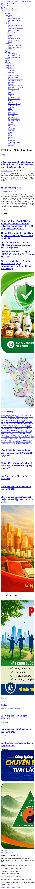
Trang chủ (7, 13)
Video (10, 134)
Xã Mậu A (16, 425)
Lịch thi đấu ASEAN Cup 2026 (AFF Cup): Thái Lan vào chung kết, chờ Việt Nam (16, 245)
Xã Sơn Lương (15, 420)
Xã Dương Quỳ (11, 442)
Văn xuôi (14, 105)
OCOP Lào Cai (12, 27)
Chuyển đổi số (8, 64)
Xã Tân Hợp (9, 425)
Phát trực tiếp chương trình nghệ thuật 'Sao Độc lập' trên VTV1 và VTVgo (17, 499)
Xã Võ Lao (17, 440)
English (3, 5)
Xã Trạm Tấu (7, 418)
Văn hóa (7, 43)
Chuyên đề (11, 144)
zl (4, 7)
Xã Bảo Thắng (22, 435)
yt (2, 7)
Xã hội (6, 33)
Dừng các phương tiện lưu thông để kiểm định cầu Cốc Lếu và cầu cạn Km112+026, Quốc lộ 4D (17, 164)
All (5, 74)
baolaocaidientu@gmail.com (13, 868)
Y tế (9, 37)
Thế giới (6, 60)
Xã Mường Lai (20, 428)
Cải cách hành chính (14, 40)
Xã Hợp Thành (25, 433)
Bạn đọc (10, 42)
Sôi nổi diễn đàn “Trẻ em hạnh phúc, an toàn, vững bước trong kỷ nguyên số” (17, 453)
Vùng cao (11, 69)
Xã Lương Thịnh (22, 432)
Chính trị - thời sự (9, 15)
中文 (7, 5)
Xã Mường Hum (17, 437)
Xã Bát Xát (10, 440)
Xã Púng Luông (24, 417)
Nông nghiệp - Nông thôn (16, 25)
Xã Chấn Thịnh (16, 422)
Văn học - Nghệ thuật (14, 45)
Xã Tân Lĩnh (26, 427)
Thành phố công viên (11, 188)
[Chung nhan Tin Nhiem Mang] (10, 887)
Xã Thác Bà (13, 430)
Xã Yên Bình (21, 430)
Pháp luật (7, 52)
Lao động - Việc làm (14, 38)
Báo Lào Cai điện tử (7, 8)
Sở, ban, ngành (19, 415)
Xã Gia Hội (7, 420)
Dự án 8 (10, 145)
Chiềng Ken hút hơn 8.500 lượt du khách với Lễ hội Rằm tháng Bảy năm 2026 (17, 465)
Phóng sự (7, 62)
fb (1, 7)
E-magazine (11, 137)
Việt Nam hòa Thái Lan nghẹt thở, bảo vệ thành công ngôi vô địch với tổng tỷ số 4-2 (17, 225)
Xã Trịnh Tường (17, 438)
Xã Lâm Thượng (9, 427)
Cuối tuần (11, 72)
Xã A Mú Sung (7, 438)
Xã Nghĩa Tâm (25, 422)
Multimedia (11, 132)
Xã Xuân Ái (23, 425)
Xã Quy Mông (9, 433)
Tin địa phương (7, 412)
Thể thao (7, 59)
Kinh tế (6, 23)
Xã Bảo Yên (18, 443)
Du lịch (6, 50)
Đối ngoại (11, 22)
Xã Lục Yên (18, 427)
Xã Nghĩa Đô (26, 443)
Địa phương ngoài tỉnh (7, 415)
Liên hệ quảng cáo (9, 3)
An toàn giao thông (14, 57)
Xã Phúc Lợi (12, 428)
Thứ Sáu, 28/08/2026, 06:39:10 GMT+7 (13, 1)
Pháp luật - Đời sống (14, 55)
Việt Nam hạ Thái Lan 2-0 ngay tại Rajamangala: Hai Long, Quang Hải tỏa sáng (16, 265)
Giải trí (10, 48)
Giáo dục (11, 35)
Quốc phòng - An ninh (15, 20)
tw (6, 850)
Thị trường (11, 32)
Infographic (11, 140)
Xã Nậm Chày (26, 438)
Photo (10, 135)
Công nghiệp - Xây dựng (15, 28)
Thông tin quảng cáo (14, 142)
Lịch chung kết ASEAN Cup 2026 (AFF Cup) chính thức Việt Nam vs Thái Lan (17, 254)
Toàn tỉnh (27, 415)
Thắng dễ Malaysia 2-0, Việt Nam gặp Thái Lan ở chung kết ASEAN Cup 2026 (17, 235)
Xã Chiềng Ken (21, 442)
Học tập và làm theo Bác (15, 18)
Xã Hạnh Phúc (15, 418)
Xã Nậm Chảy (9, 443)
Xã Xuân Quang (12, 435)
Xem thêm (4, 210)
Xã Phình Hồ (24, 418)
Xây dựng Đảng (13, 17)
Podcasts (10, 139)
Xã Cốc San (17, 433)
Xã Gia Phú (8, 437)
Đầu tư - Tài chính (13, 30)
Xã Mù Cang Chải (14, 417)
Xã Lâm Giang (22, 423)
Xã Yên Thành (5, 430)
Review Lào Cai (9, 65)
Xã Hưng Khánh (12, 432)
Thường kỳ (11, 70)
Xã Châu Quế (13, 423)
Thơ (13, 107)
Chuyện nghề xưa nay (14, 47)
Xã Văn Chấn (24, 420)
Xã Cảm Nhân (29, 428)
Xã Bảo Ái (29, 430)
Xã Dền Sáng (27, 437)
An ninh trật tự (12, 54)
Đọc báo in (7, 67)
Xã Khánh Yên (25, 440)
